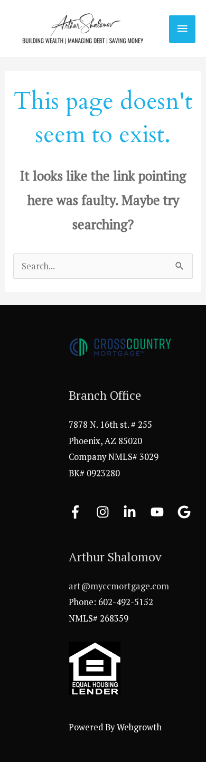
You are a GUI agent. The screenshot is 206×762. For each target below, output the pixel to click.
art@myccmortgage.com (119, 586)
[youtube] (163, 512)
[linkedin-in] (135, 512)
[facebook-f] (81, 512)
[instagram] (108, 512)
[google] (186, 512)
